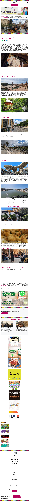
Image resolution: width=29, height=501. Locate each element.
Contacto (14, 481)
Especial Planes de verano (14, 457)
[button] (1, 2)
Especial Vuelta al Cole (14, 455)
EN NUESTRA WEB (3, 285)
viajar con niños (14, 463)
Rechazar (17, 497)
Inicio (1, 16)
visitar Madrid (14, 477)
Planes (4, 17)
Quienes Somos (14, 479)
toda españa (14, 476)
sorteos (14, 474)
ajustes (8, 498)
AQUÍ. (23, 281)
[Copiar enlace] (7, 40)
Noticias (3, 16)
